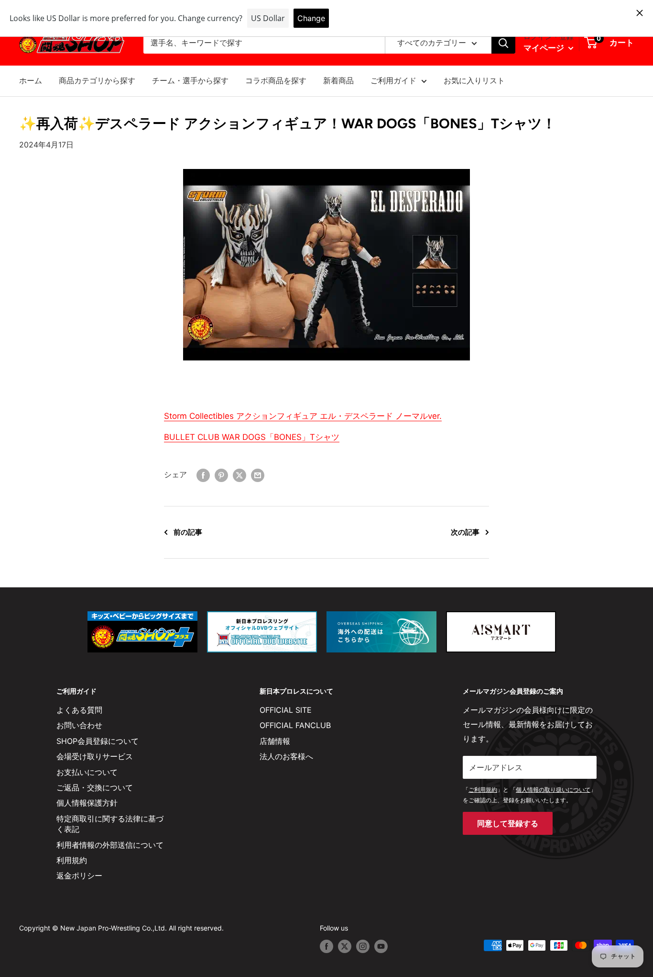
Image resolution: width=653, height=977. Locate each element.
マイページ (544, 48)
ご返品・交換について (94, 787)
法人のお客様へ (286, 756)
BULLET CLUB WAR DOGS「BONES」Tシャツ (251, 437)
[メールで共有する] (257, 475)
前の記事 (188, 532)
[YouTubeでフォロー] (381, 946)
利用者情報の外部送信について (109, 845)
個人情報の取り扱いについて (553, 789)
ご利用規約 (482, 789)
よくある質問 (79, 710)
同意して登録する (507, 823)
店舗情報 (275, 741)
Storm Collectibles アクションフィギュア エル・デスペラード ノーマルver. (303, 416)
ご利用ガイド (393, 80)
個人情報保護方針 (87, 803)
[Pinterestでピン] (221, 475)
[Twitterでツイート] (239, 475)
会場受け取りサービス (94, 756)
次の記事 (465, 532)
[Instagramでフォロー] (363, 946)
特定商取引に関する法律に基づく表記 (109, 824)
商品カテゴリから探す (97, 80)
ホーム (30, 80)
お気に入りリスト (474, 80)
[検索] (503, 43)
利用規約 (71, 860)
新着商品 (338, 80)
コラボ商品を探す (275, 80)
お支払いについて (87, 772)
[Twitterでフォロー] (344, 946)
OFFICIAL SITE (286, 710)
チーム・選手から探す (190, 80)
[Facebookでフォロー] (326, 946)
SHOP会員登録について (97, 741)
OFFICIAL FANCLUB (295, 725)
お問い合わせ (79, 725)
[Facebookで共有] (203, 475)
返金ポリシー (79, 875)
